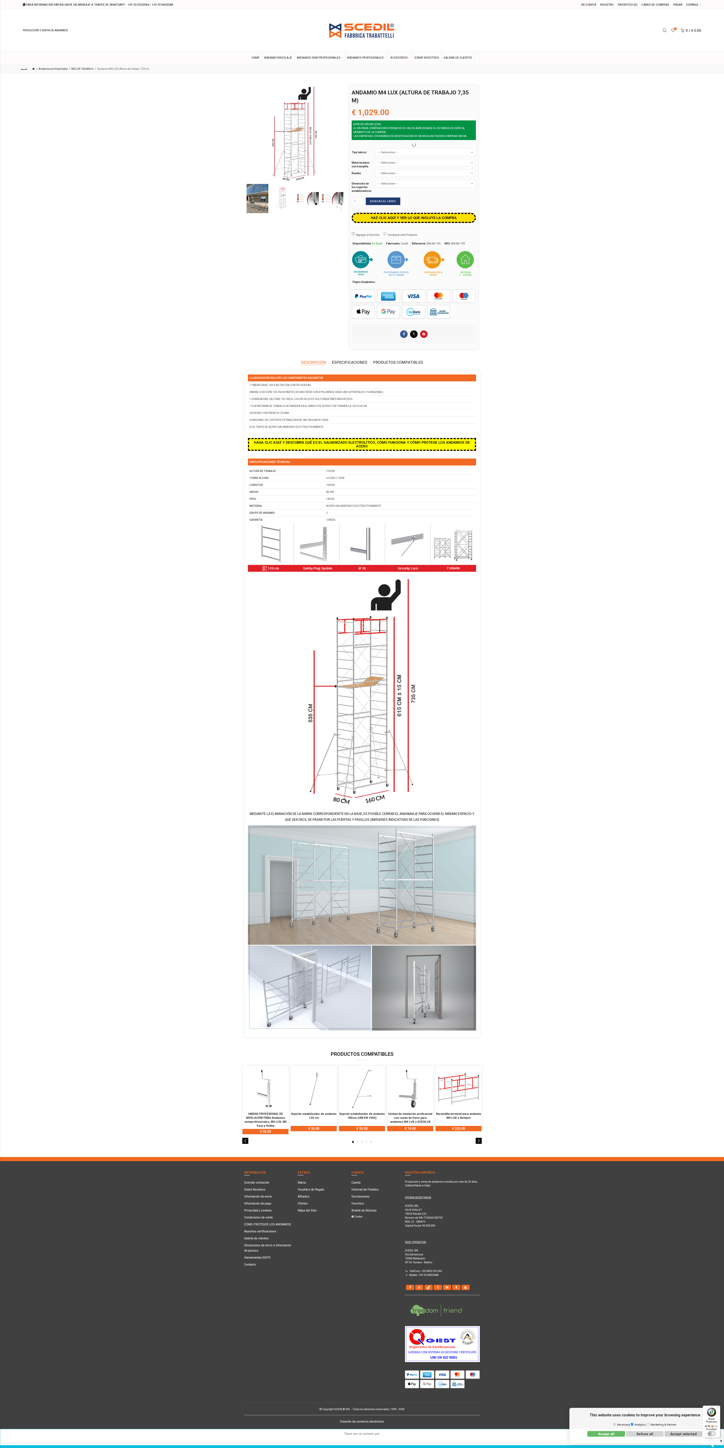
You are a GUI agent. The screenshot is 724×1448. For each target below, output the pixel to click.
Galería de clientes (256, 1238)
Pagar (678, 4)
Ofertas (303, 1203)
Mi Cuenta (588, 4)
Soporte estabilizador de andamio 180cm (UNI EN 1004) (362, 1116)
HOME (255, 57)
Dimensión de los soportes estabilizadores (361, 187)
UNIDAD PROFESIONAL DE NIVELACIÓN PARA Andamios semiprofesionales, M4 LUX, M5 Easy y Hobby (265, 1119)
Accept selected (683, 1434)
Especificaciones (349, 362)
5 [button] (371, 1142)
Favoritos (357, 1203)
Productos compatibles (398, 362)
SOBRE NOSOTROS (426, 57)
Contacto (250, 1264)
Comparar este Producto (402, 234)
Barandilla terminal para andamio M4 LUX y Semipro (458, 1116)
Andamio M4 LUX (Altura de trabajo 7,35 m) (123, 68)
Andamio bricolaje (278, 57)
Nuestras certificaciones (260, 1231)
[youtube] (465, 1287)
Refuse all (645, 1434)
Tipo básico (359, 152)
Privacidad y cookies (258, 1210)
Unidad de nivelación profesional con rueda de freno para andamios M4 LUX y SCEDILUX (410, 1117)
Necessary (623, 1424)
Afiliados (303, 1196)
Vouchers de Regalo (311, 1189)
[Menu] (718, 1408)
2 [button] (357, 1142)
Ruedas (356, 173)
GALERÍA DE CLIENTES (458, 57)
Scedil (404, 243)
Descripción (313, 362)
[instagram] (419, 1287)
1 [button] (353, 1142)
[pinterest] (447, 1287)
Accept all (606, 1434)
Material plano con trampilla (361, 164)
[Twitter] (438, 1287)
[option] (257, 198)
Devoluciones (360, 1196)
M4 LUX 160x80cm (82, 68)
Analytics (640, 1424)
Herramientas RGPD (257, 1257)
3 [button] (362, 1142)
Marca (302, 1182)
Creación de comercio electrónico (362, 1421)
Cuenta (355, 1182)
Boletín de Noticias (364, 1210)
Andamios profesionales (53, 68)
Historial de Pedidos (365, 1189)
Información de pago (257, 1203)
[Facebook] (410, 1287)
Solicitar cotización (256, 1182)
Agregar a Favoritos (368, 234)
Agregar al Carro (383, 201)
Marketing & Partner (663, 1424)
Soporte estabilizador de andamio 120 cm (314, 1116)
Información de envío (258, 1196)
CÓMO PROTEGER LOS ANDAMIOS (267, 1224)
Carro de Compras (655, 4)
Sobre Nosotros (254, 1189)
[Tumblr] (456, 1287)
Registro (607, 4)
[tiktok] (428, 1287)
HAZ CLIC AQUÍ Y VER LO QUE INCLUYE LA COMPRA (414, 218)
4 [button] (366, 1142)
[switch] (711, 1433)
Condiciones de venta (258, 1217)
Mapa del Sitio (307, 1210)
